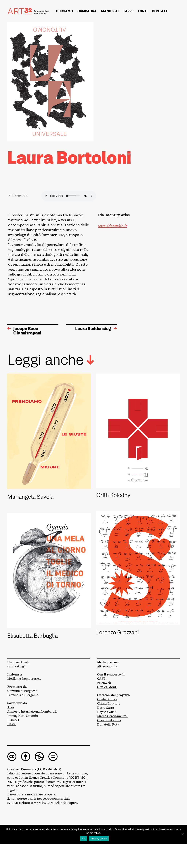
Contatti (160, 11)
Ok (83, 838)
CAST (101, 679)
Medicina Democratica (24, 679)
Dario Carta (105, 708)
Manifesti (110, 11)
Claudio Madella (109, 720)
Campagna (87, 11)
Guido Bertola (107, 699)
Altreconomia (107, 666)
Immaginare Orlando (22, 716)
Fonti (142, 11)
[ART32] (28, 11)
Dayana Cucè (106, 712)
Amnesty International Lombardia (32, 711)
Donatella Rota (108, 724)
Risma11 (13, 720)
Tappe (128, 11)
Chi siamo (64, 11)
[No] (182, 834)
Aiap (10, 707)
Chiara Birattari (108, 703)
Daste (11, 724)
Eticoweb (104, 683)
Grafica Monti (107, 687)
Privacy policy (99, 838)
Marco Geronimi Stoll (112, 716)
